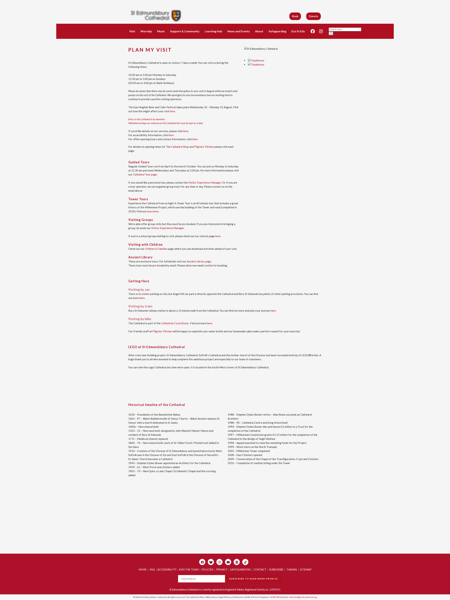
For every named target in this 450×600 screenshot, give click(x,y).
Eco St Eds (298, 31)
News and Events (238, 31)
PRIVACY (221, 569)
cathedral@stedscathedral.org (303, 597)
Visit (132, 31)
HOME (143, 569)
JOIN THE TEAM (188, 569)
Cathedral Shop (180, 146)
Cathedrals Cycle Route (175, 323)
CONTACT (260, 569)
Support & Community (185, 31)
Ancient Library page (199, 261)
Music (161, 31)
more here (153, 211)
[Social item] (312, 31)
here (185, 131)
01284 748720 (276, 597)
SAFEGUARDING (240, 569)
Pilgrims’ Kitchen (204, 146)
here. (172, 111)
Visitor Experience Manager (204, 182)
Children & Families (156, 248)
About (259, 31)
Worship (146, 31)
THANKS (291, 569)
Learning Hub (213, 31)
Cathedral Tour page (145, 174)
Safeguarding (277, 31)
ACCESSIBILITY (166, 569)
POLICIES (207, 569)
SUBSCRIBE (276, 569)
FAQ (152, 569)
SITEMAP (305, 569)
